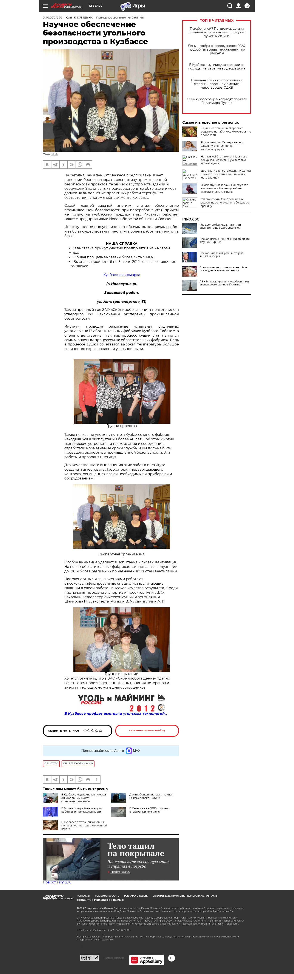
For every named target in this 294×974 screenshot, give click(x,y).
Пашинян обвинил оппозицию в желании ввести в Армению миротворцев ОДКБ (217, 84)
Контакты (83, 895)
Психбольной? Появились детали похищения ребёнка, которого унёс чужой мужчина (217, 32)
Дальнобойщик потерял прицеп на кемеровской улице (151, 796)
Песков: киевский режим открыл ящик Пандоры (222, 255)
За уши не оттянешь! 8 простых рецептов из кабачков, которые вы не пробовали (226, 131)
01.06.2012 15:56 (52, 17)
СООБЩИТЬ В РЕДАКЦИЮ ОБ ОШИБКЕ (100, 900)
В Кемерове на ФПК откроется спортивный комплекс (149, 810)
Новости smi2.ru (57, 882)
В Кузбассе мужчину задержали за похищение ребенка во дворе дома (216, 66)
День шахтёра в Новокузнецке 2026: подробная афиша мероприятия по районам (217, 49)
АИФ (54, 154)
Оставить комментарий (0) (147, 730)
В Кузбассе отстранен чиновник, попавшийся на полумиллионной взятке (84, 825)
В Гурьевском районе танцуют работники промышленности (81, 810)
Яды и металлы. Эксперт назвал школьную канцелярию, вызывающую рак (222, 146)
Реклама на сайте (107, 895)
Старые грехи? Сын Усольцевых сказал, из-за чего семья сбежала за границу (225, 202)
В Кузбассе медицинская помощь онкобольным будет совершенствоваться (84, 798)
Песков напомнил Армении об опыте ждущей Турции (225, 240)
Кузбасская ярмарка (121, 275)
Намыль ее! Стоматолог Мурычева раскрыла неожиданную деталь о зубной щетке (224, 160)
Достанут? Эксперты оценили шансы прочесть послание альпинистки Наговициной (226, 174)
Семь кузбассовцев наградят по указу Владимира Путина (217, 101)
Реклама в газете (136, 895)
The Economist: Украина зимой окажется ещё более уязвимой (220, 226)
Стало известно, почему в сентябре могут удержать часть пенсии (223, 269)
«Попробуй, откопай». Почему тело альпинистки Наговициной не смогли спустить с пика (224, 188)
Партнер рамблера (114, 958)
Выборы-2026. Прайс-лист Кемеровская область (185, 895)
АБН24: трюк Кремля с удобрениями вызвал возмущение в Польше (224, 283)
